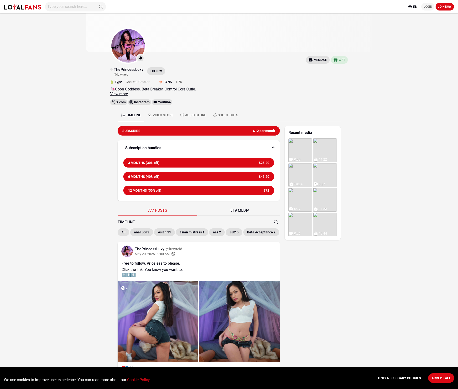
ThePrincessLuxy (150, 249)
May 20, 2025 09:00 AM (152, 254)
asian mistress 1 (192, 232)
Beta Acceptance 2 (261, 232)
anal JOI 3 (141, 232)
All (123, 232)
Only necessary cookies (399, 378)
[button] (199, 148)
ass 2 (217, 232)
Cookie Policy (138, 380)
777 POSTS (157, 210)
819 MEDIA (239, 210)
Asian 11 (164, 232)
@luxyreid (174, 249)
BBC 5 (234, 232)
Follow (156, 71)
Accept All (441, 378)
